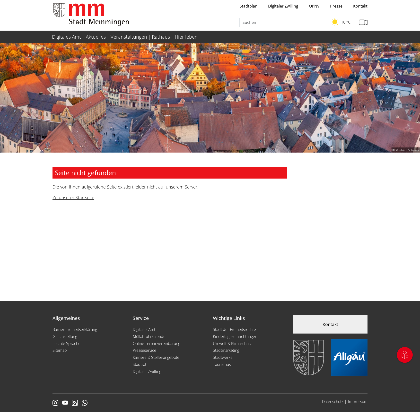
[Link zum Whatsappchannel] (85, 403)
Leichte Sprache (66, 343)
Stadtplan (248, 6)
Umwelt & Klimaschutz (232, 343)
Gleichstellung (64, 336)
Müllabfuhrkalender (150, 336)
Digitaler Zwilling (283, 6)
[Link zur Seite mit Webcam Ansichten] (363, 22)
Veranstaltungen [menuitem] (129, 37)
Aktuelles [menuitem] (96, 37)
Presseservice (144, 350)
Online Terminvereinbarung (156, 343)
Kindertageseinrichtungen (235, 336)
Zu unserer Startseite (73, 197)
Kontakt (360, 6)
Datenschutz (332, 401)
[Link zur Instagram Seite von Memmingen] (55, 403)
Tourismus (222, 364)
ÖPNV (314, 6)
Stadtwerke (223, 357)
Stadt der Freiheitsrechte (234, 329)
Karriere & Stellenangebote (156, 357)
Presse (336, 6)
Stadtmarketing (226, 350)
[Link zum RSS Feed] (75, 403)
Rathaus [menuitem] (161, 37)
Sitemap (59, 350)
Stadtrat (139, 364)
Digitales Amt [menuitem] (66, 37)
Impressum (358, 401)
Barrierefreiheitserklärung (74, 329)
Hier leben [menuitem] (186, 37)
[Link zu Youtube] (65, 403)
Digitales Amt (144, 329)
